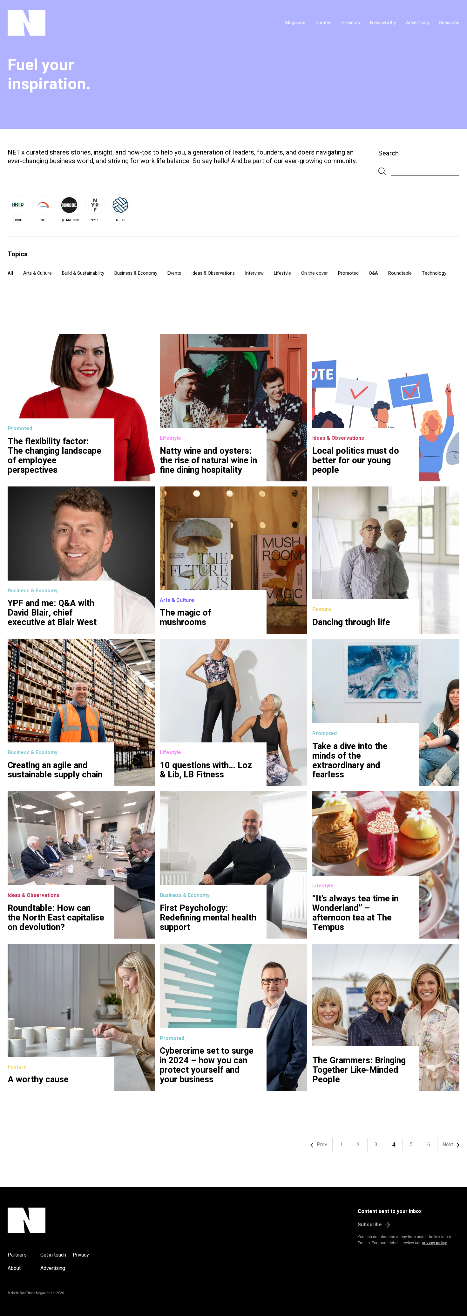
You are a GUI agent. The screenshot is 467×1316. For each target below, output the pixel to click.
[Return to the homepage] (87, 23)
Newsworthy (383, 22)
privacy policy (434, 1243)
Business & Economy (135, 273)
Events (174, 273)
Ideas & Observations (213, 273)
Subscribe (449, 22)
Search (388, 153)
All (10, 273)
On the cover (314, 273)
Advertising (417, 22)
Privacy (81, 1255)
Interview (254, 273)
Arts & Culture (37, 273)
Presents (351, 22)
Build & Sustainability (83, 273)
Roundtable (400, 273)
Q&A (373, 273)
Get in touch (53, 1255)
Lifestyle (282, 273)
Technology (434, 273)
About (14, 1268)
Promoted (348, 273)
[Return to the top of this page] (57, 1220)
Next (448, 1144)
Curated (323, 22)
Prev (322, 1144)
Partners (17, 1255)
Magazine (295, 22)
